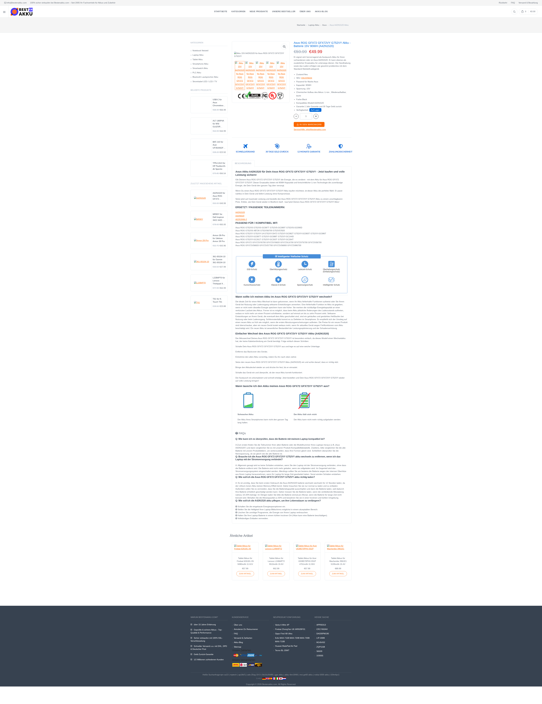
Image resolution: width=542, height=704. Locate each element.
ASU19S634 (306, 78)
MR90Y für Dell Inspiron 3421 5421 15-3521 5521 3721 (219, 217)
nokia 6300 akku (321, 675)
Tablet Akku (198, 59)
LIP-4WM (320, 638)
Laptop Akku (313, 25)
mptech (233, 675)
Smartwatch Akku (200, 68)
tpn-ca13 (224, 675)
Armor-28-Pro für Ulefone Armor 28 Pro (219, 238)
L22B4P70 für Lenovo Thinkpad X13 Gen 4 (219, 281)
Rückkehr (503, 3)
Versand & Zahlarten (243, 638)
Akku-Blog (238, 642)
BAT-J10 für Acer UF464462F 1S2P (218, 145)
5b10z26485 (267, 675)
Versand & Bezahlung (528, 3)
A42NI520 (239, 216)
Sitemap (237, 647)
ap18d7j (242, 675)
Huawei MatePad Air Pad (286, 646)
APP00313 (321, 625)
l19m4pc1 (335, 675)
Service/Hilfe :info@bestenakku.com (310, 129)
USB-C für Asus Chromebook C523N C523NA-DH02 (218, 102)
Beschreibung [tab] (243, 163)
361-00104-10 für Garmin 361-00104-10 (219, 259)
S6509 (319, 651)
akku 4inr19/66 (291, 675)
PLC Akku (197, 72)
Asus (324, 25)
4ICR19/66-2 (241, 219)
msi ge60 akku (306, 675)
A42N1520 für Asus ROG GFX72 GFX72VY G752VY (219, 196)
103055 (319, 655)
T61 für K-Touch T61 (217, 300)
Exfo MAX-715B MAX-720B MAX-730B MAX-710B (292, 640)
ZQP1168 (320, 647)
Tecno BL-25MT (282, 650)
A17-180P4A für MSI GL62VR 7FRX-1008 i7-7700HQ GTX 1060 (219, 124)
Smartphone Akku (200, 64)
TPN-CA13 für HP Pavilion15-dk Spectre (219, 166)
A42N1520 (240, 212)
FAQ (513, 3)
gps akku (279, 675)
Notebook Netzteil (200, 50)
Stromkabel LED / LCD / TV (205, 81)
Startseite (301, 25)
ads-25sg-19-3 (253, 675)
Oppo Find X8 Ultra (283, 633)
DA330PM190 (322, 633)
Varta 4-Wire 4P (282, 625)
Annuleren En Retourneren (246, 629)
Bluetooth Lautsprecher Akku (205, 77)
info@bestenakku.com (16, 3)
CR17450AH (322, 629)
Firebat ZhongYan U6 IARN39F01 (290, 629)
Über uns (238, 625)
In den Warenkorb (310, 124)
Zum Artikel (245, 574)
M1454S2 (320, 642)
